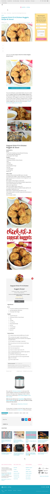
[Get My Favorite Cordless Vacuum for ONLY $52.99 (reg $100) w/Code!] (19, 435)
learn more (28, 22)
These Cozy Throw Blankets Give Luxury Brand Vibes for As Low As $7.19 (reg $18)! (19, 453)
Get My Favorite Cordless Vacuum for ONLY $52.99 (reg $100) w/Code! (18, 441)
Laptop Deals (16, 471)
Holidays (2, 15)
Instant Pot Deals (16, 473)
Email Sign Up (10, 490)
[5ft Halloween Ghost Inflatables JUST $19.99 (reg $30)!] (6, 448)
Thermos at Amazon (17, 391)
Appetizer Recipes (18, 102)
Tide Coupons (28, 469)
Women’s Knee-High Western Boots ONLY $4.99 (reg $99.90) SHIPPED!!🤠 (31, 453)
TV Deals (15, 469)
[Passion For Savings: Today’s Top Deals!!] (31, 435)
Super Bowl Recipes (4, 414)
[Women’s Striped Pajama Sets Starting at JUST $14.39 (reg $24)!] (6, 435)
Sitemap (3, 491)
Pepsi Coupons (28, 476)
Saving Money (21, 399)
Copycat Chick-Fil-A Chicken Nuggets (19, 88)
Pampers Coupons (29, 473)
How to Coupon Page (10, 400)
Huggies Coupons (28, 471)
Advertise (2, 480)
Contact (6, 490)
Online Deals (9, 472)
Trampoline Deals (16, 476)
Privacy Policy (19, 490)
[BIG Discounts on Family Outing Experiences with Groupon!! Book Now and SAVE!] (43, 435)
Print (19, 301)
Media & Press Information (44, 476)
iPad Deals (15, 467)
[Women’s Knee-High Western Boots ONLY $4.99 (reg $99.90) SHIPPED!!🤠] (31, 448)
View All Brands (28, 478)
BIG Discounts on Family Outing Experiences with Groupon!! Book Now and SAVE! (43, 441)
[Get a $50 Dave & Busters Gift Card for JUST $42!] (43, 448)
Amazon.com (20, 409)
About (2, 490)
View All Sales (16, 478)
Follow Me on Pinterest (22, 404)
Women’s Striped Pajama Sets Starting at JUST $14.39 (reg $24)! (6, 441)
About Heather (3, 479)
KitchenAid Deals (16, 475)
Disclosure (14, 490)
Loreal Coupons (28, 475)
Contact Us (9, 479)
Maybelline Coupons (29, 467)
